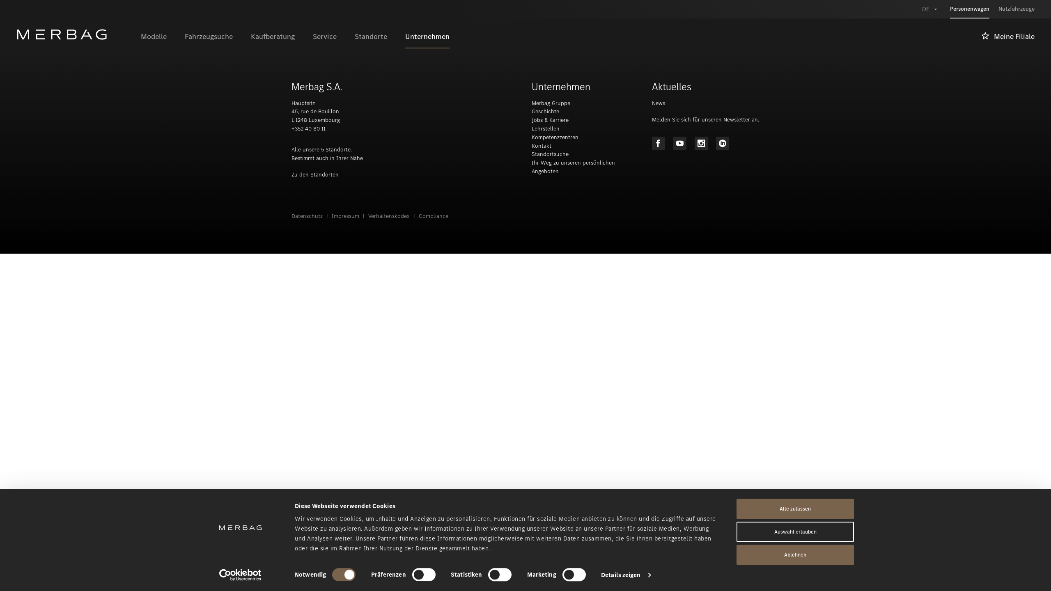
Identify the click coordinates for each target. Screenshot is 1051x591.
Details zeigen (620, 575)
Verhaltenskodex (389, 216)
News (658, 103)
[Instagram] (701, 143)
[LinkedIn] (722, 143)
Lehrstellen (546, 129)
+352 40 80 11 (308, 129)
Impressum (345, 216)
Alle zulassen (795, 508)
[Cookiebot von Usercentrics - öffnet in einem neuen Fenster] (240, 575)
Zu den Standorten (315, 175)
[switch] (424, 574)
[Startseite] (74, 34)
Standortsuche (550, 154)
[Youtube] (679, 143)
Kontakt (541, 146)
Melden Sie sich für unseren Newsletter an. (705, 120)
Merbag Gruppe (551, 103)
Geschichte (545, 111)
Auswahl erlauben (795, 531)
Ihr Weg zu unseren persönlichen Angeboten (573, 167)
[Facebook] (658, 143)
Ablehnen (795, 554)
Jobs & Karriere (550, 120)
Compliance (433, 216)
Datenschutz (307, 216)
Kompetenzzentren (555, 137)
